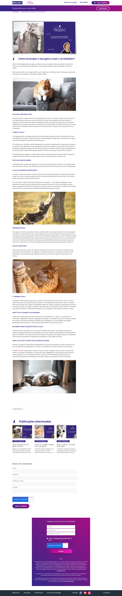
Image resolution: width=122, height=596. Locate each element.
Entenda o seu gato (70, 2)
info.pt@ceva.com (61, 570)
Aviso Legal (27, 593)
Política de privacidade (54, 593)
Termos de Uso (59, 538)
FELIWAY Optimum (18, 350)
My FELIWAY (84, 2)
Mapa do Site (16, 593)
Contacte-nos (39, 593)
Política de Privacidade (68, 581)
